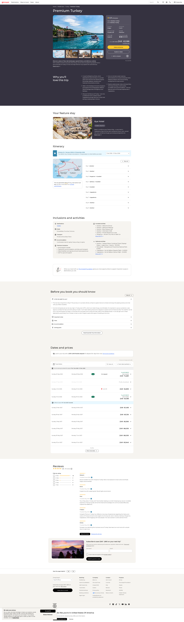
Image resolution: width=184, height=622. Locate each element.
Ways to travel (24, 2)
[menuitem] (5, 2)
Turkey (67, 6)
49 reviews (115, 18)
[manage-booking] (166, 2)
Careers (94, 587)
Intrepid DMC (96, 585)
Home (54, 6)
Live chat (108, 582)
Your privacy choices (99, 592)
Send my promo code (94, 559)
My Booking (82, 579)
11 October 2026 (126, 43)
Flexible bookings (83, 590)
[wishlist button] (127, 56)
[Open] (71, 469)
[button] (78, 32)
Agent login (82, 595)
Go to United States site (60, 619)
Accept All (48, 611)
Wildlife (121, 590)
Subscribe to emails (62, 590)
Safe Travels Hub (83, 585)
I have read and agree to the (100, 554)
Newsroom (108, 590)
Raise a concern (109, 592)
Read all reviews (85, 534)
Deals (32, 2)
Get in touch (109, 579)
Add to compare (117, 56)
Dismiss (71, 619)
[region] (29, 614)
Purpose (121, 577)
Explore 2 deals (118, 52)
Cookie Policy (16, 617)
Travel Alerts (82, 587)
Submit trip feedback (84, 582)
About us (95, 579)
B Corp (120, 579)
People (120, 585)
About (37, 2)
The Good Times (96, 582)
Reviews (108, 587)
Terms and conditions (108, 353)
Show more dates (91, 450)
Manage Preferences (47, 614)
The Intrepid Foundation (125, 582)
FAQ (107, 585)
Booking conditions (84, 592)
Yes (68, 571)
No (73, 571)
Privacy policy (96, 590)
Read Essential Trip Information (92, 332)
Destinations (15, 2)
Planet (120, 587)
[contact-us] (170, 2)
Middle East (61, 6)
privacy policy (107, 554)
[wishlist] (163, 2)
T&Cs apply (63, 586)
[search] (153, 2)
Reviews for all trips (96, 534)
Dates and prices (118, 47)
